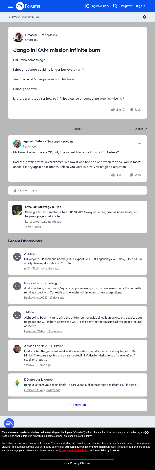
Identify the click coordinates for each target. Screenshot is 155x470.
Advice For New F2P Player (43, 346)
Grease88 (32, 35)
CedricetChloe (33, 390)
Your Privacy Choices (76, 463)
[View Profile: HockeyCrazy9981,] (17, 286)
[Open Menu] (144, 17)
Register (127, 6)
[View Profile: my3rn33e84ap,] (17, 257)
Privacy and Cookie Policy (74, 450)
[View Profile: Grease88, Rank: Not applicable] (18, 37)
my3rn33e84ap (34, 268)
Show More (80, 405)
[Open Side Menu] (10, 6)
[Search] (115, 6)
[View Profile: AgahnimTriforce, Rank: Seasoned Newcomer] (17, 144)
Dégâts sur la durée (38, 380)
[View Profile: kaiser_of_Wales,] (17, 315)
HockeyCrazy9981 (35, 298)
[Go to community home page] (28, 6)
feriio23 (29, 365)
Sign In (140, 6)
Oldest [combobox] (141, 129)
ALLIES (29, 254)
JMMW (29, 312)
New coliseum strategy (41, 283)
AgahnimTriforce (34, 141)
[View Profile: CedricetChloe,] (17, 383)
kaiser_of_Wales (34, 331)
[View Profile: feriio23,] (17, 349)
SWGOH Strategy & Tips (25, 17)
